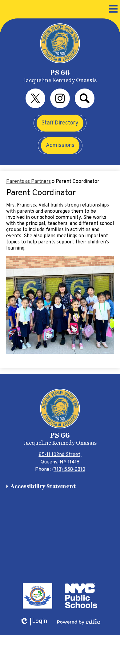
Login (33, 621)
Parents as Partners (28, 182)
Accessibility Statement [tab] (43, 486)
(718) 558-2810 (68, 470)
